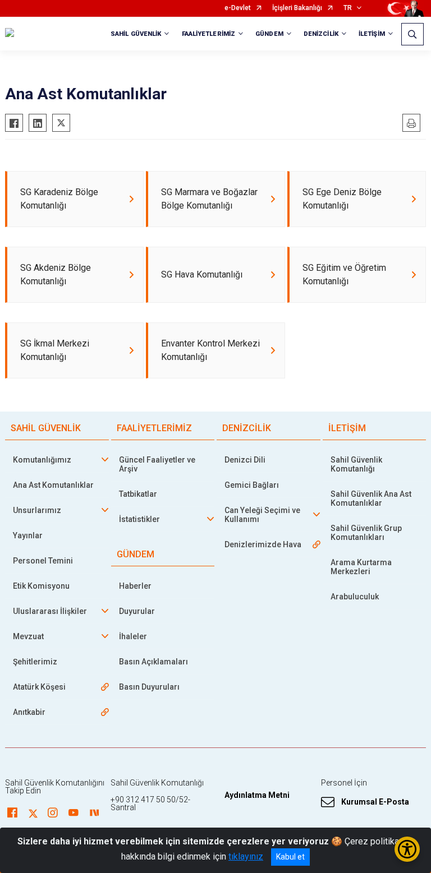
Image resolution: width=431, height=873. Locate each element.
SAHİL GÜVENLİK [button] (136, 34)
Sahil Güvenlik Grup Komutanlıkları (366, 533)
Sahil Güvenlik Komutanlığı (356, 464)
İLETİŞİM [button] (372, 34)
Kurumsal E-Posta (375, 801)
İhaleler (133, 636)
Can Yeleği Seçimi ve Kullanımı (262, 515)
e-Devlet (237, 8)
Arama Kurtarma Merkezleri (361, 567)
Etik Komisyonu (41, 585)
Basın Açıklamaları (153, 661)
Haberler (135, 585)
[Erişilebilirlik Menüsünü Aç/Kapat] (407, 849)
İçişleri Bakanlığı (297, 8)
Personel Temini (43, 560)
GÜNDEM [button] (269, 34)
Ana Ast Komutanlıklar (53, 485)
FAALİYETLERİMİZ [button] (209, 34)
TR (347, 8)
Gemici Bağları (251, 485)
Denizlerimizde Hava (262, 544)
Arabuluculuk (355, 596)
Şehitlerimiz (35, 661)
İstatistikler (139, 519)
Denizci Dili (244, 459)
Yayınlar (28, 535)
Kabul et (290, 856)
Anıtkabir (29, 712)
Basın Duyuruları (149, 686)
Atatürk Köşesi (39, 686)
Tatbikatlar (138, 493)
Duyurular (137, 611)
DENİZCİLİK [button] (321, 34)
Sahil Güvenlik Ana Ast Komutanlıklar (371, 498)
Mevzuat (28, 636)
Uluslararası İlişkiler (50, 611)
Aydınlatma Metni (257, 795)
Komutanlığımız (42, 459)
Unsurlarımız (37, 510)
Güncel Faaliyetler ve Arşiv (157, 464)
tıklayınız (245, 856)
